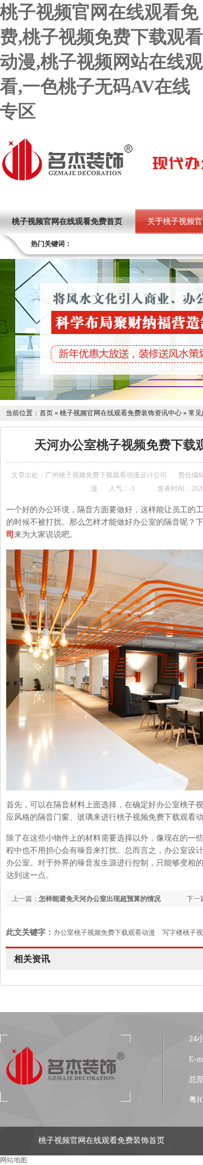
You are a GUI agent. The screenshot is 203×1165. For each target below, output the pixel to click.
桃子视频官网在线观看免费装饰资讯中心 (121, 413)
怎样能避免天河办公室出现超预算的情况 (100, 899)
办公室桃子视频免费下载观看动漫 (104, 933)
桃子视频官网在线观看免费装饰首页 (101, 1140)
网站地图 (13, 1160)
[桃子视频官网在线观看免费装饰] (67, 179)
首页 (46, 413)
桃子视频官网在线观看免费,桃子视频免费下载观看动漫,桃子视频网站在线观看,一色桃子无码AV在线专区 (101, 61)
